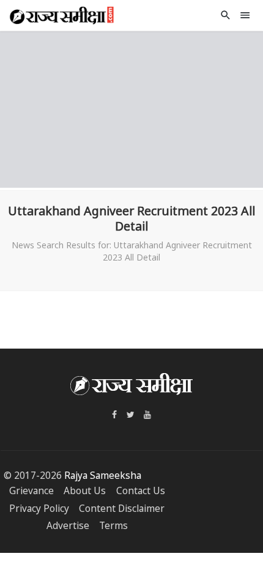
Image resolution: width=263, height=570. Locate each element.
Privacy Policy (39, 508)
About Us (85, 490)
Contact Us (140, 490)
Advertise (67, 525)
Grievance (31, 490)
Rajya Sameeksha (102, 475)
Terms (113, 525)
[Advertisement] (131, 107)
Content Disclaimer (122, 508)
